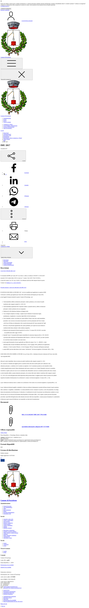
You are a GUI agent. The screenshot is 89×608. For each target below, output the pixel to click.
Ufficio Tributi (6, 139)
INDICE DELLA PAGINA (6, 257)
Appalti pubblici (6, 524)
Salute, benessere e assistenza (9, 535)
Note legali (5, 599)
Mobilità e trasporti (7, 528)
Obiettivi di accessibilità (6, 567)
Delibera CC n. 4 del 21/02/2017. (13, 282)
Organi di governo (7, 506)
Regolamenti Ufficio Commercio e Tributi (12, 138)
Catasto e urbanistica (7, 525)
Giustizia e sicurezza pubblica (9, 531)
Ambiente (5, 534)
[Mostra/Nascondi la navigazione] (12, 63)
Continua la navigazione (6, 8)
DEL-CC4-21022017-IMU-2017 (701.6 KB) (34, 414)
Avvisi (4, 545)
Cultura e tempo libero (8, 520)
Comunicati (5, 544)
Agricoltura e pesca (7, 537)
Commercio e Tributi (7, 124)
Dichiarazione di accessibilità (7, 565)
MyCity (3, 606)
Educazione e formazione (8, 530)
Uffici (4, 508)
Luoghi (5, 551)
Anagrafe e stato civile (8, 519)
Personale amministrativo (8, 512)
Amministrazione (7, 134)
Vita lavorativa (6, 521)
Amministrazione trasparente (9, 596)
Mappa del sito (4, 603)
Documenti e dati (7, 135)
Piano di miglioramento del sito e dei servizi (12, 601)
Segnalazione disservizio (8, 592)
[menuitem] (16, 172)
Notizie (5, 543)
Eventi (4, 552)
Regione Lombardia (5, 10)
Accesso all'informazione (8, 127)
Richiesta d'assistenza (8, 594)
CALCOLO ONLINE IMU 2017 (8, 271)
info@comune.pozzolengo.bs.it (10, 586)
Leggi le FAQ (6, 590)
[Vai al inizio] (1, 458)
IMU (4, 140)
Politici (4, 511)
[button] (7, 118)
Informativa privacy (7, 597)
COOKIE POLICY (5, 6)
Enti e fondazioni (7, 510)
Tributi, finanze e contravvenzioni (10, 532)
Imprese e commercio (8, 523)
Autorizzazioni (6, 536)
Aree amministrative (7, 507)
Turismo (5, 526)
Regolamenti (6, 136)
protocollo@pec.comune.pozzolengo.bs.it (12, 588)
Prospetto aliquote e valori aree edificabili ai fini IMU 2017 (13, 287)
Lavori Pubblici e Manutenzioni (10, 125)
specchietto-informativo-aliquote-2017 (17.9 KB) (35, 426)
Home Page (5, 133)
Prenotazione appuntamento (9, 591)
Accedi (2, 130)
